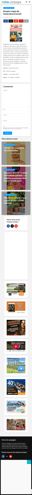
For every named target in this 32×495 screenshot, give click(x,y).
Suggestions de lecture (9, 7)
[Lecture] (10, 351)
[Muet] (21, 351)
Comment (5, 90)
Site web (5, 120)
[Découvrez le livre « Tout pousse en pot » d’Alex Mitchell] (16, 203)
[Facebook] (8, 226)
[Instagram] (12, 226)
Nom (4, 109)
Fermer (29, 461)
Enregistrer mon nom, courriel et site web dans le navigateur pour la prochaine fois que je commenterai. (16, 128)
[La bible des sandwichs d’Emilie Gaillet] (16, 153)
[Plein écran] (24, 351)
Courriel (5, 114)
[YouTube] (16, 226)
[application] (16, 346)
